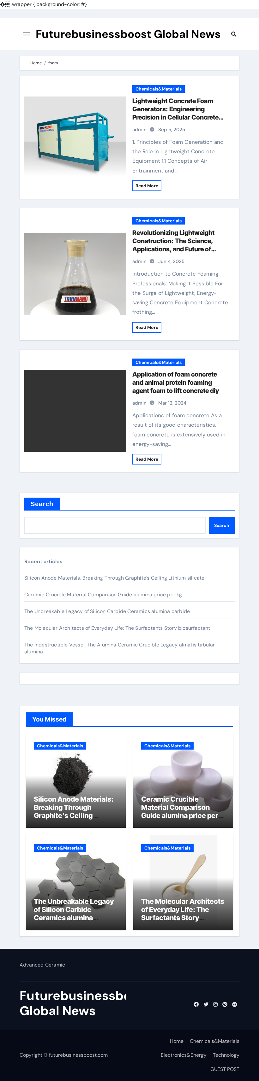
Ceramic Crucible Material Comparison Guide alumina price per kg (103, 594)
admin (139, 129)
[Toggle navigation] (26, 34)
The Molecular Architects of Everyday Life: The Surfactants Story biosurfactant (117, 628)
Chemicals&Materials (159, 89)
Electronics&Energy (184, 1055)
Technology (226, 1055)
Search (42, 503)
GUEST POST (224, 1069)
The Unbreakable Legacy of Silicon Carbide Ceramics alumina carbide (107, 611)
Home (177, 1041)
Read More (147, 186)
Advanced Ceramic (42, 964)
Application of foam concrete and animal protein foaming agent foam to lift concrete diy (175, 382)
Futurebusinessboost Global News (128, 34)
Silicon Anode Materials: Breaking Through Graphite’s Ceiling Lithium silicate (114, 578)
